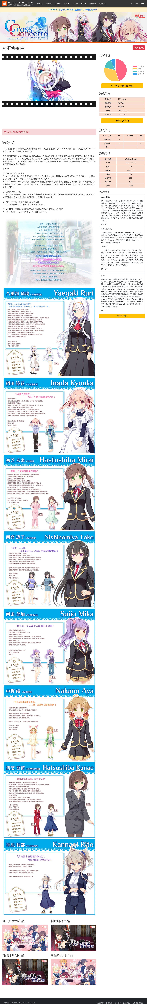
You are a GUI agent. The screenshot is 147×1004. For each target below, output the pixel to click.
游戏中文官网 (122, 120)
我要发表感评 (122, 316)
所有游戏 (139, 48)
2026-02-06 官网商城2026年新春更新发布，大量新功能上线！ (73, 10)
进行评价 (122, 86)
